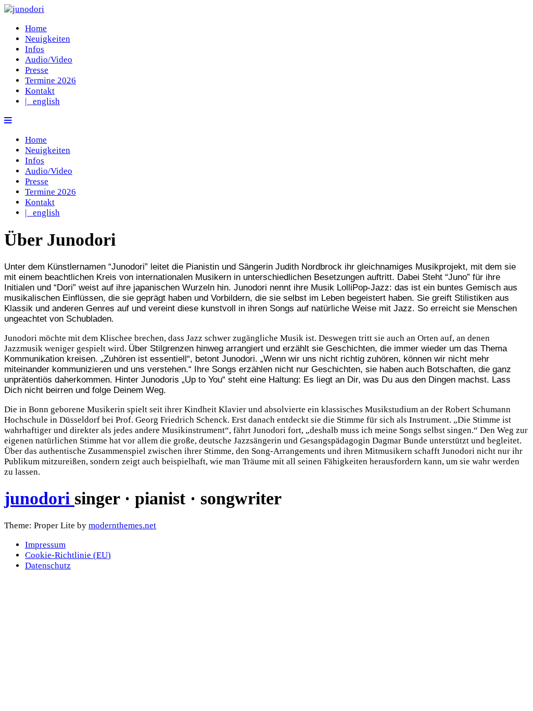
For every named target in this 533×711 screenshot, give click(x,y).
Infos (34, 49)
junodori (39, 498)
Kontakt (40, 91)
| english (42, 101)
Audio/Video (48, 60)
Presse (36, 70)
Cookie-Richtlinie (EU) (68, 555)
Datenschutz (48, 565)
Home (36, 28)
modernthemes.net (122, 525)
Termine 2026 (50, 80)
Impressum (45, 545)
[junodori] (24, 9)
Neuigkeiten (47, 39)
